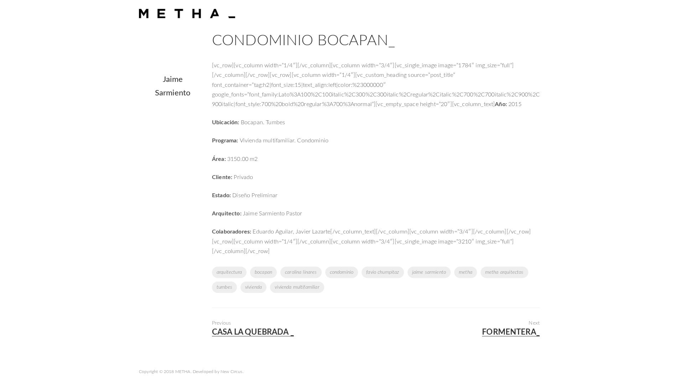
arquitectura (229, 272)
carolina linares (301, 272)
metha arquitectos (504, 272)
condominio (342, 272)
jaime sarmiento (429, 272)
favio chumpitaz (382, 272)
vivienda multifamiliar (297, 287)
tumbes (224, 287)
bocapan (263, 272)
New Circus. (232, 371)
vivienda (253, 287)
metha (465, 272)
